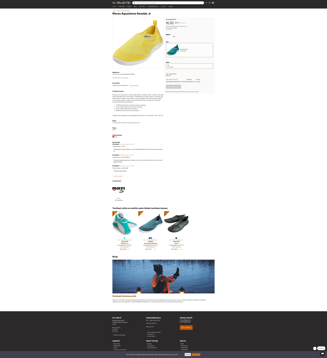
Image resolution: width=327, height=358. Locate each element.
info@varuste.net (151, 323)
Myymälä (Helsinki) (172, 79)
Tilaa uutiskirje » (186, 327)
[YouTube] (188, 321)
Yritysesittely (184, 349)
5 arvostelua (134, 85)
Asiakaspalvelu (153, 6)
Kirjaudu (149, 344)
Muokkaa (187, 354)
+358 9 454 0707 (154, 320)
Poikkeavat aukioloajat (119, 335)
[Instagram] (185, 321)
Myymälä (142, 6)
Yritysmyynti (150, 334)
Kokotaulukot (184, 345)
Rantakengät (126, 11)
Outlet (163, 6)
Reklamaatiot (117, 345)
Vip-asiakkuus (151, 345)
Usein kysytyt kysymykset (154, 332)
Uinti (119, 11)
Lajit (114, 6)
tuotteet (121, 6)
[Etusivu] (121, 3)
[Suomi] (213, 3)
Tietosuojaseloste (152, 347)
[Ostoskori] (209, 3)
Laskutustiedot (151, 336)
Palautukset (117, 344)
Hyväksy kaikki (196, 354)
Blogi (182, 344)
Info (135, 6)
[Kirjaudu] (206, 3)
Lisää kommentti (118, 176)
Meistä (171, 6)
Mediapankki (184, 347)
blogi (129, 6)
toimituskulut (183, 22)
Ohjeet (115, 347)
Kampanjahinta (171, 19)
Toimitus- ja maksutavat (120, 349)
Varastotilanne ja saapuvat (120, 78)
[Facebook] (181, 321)
